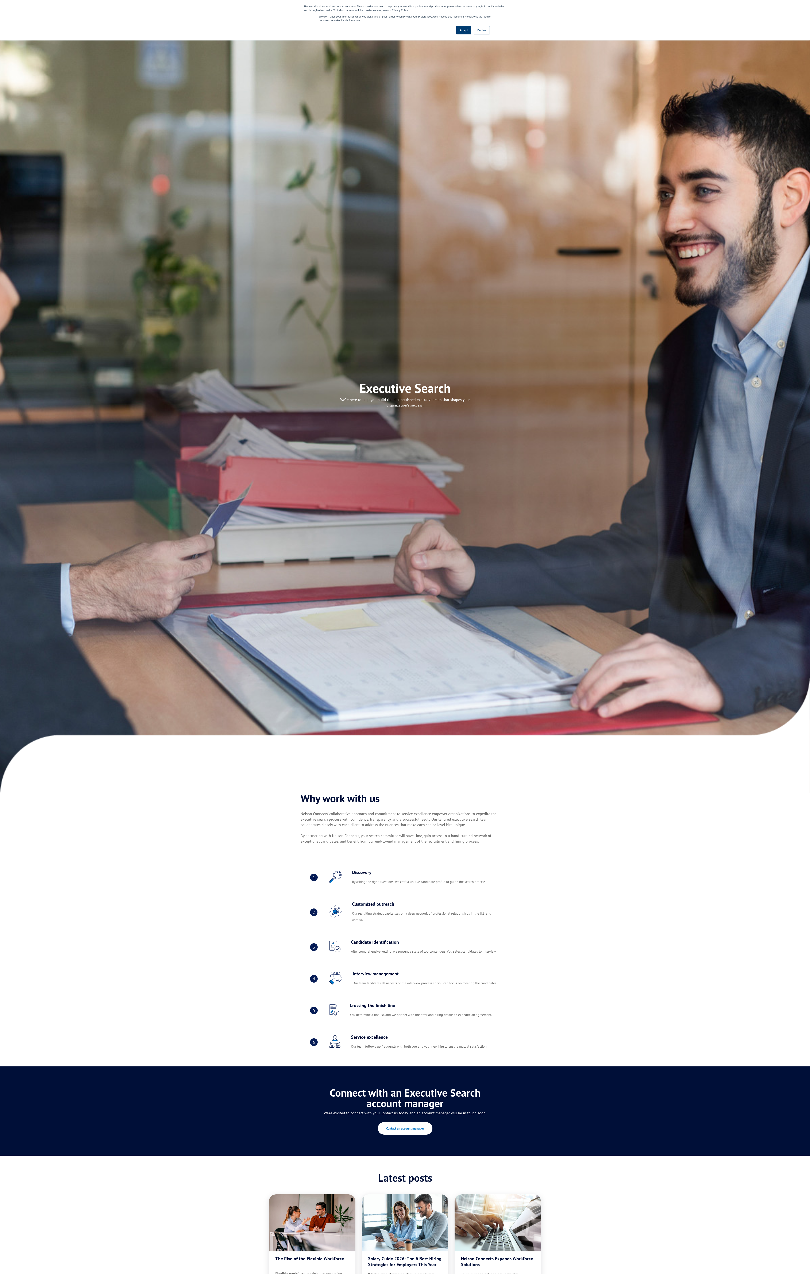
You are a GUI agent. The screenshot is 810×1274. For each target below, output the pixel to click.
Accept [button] (464, 30)
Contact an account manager (405, 1128)
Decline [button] (481, 30)
